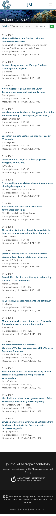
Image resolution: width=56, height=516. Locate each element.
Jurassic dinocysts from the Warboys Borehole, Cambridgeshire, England (24, 67)
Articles (5, 26)
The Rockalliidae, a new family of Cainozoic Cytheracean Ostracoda (23, 40)
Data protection (37, 509)
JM (29, 4)
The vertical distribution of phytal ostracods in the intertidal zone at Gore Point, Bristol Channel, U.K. (26, 232)
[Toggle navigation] (50, 4)
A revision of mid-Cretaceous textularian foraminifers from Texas (22, 208)
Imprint (23, 509)
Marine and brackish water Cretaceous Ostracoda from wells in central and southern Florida (26, 323)
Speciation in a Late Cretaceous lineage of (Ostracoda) (26, 137)
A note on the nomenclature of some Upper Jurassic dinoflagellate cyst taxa (27, 185)
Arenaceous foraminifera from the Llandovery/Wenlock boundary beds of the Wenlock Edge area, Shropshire (27, 347)
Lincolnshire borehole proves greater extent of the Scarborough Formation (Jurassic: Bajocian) (27, 400)
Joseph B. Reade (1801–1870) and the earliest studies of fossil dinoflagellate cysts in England (24, 255)
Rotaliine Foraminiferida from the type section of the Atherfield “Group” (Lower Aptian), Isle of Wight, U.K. (28, 114)
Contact (13, 509)
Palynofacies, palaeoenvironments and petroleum (26, 300)
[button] (37, 26)
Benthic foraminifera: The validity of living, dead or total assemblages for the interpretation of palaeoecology (27, 374)
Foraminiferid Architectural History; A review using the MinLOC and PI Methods (26, 279)
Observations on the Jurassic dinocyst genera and (24, 161)
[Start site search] (52, 26)
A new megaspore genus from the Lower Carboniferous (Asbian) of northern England (23, 90)
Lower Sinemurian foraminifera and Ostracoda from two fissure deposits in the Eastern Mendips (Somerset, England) (27, 425)
